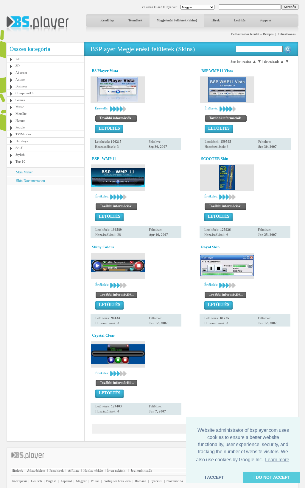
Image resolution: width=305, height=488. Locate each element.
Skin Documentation (30, 181)
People (20, 127)
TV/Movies (23, 134)
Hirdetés (17, 470)
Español (66, 481)
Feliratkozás (286, 34)
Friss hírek (56, 470)
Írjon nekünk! (117, 470)
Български (19, 481)
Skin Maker (24, 172)
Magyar (81, 481)
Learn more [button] (277, 459)
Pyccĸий (156, 481)
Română (140, 481)
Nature (20, 120)
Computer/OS (24, 93)
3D (17, 66)
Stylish (20, 154)
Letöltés (239, 20)
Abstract (21, 72)
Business (21, 86)
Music (19, 107)
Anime (20, 79)
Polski (95, 481)
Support (265, 20)
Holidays (21, 141)
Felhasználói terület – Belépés (252, 34)
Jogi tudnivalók (141, 470)
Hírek (215, 20)
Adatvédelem (36, 470)
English (51, 481)
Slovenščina (174, 481)
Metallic (21, 113)
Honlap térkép (93, 470)
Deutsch (36, 481)
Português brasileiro (117, 481)
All (17, 59)
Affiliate (73, 470)
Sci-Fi (19, 148)
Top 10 (20, 161)
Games (20, 100)
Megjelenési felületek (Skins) (177, 20)
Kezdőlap (107, 20)
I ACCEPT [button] (214, 477)
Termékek (135, 20)
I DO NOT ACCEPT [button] (271, 477)
